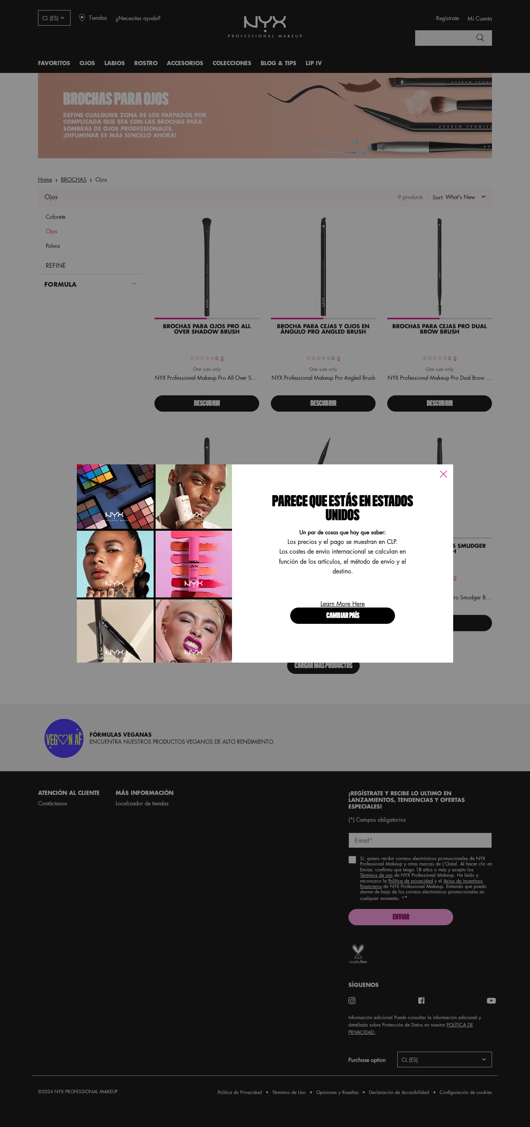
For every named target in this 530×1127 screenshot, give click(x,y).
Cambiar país (342, 616)
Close (443, 474)
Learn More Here (342, 603)
